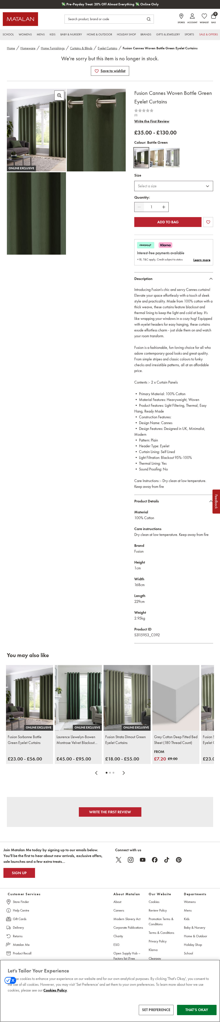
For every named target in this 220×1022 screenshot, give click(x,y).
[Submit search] (149, 19)
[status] (151, 207)
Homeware (27, 48)
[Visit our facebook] (154, 859)
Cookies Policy (55, 990)
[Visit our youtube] (142, 859)
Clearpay (155, 958)
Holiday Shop (193, 945)
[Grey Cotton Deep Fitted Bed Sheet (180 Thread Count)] (175, 698)
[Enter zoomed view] (59, 95)
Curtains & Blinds (81, 48)
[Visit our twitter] (118, 859)
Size (137, 175)
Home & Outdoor (195, 936)
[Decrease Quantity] (139, 207)
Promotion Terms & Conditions (161, 921)
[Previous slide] (96, 772)
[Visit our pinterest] (178, 859)
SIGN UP (19, 873)
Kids (186, 919)
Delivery (18, 927)
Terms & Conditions (161, 933)
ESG (116, 945)
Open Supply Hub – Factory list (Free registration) (126, 958)
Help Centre (21, 910)
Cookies (154, 902)
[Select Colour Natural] (157, 157)
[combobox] (173, 186)
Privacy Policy (158, 941)
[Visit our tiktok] (166, 859)
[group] (25, 759)
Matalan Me (21, 945)
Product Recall (22, 953)
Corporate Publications (128, 927)
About (117, 902)
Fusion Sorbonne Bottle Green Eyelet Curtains (24, 740)
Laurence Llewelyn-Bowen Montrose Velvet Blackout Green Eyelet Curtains (76, 740)
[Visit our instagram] (130, 859)
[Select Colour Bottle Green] (141, 157)
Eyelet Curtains (107, 48)
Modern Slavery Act (126, 919)
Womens (190, 902)
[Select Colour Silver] (173, 157)
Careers (118, 910)
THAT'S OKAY (196, 1009)
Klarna (153, 950)
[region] (110, 991)
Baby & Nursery (194, 927)
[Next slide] (124, 772)
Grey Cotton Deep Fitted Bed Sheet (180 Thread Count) (175, 740)
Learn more (201, 260)
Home (11, 48)
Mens (188, 910)
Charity (118, 936)
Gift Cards (19, 919)
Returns (18, 936)
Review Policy (158, 910)
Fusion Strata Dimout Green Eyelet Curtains (125, 740)
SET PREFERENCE (156, 1009)
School (188, 953)
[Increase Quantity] (163, 207)
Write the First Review (151, 121)
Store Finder (21, 902)
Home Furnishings (53, 48)
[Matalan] (20, 19)
